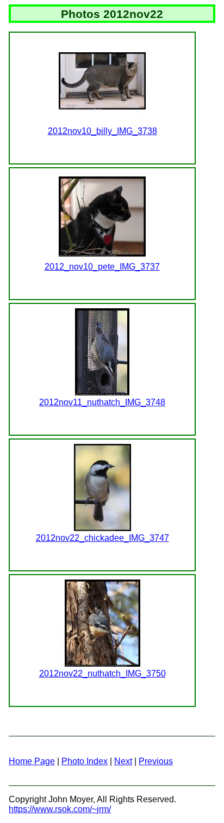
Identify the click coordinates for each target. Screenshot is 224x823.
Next (123, 761)
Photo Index (84, 761)
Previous (156, 761)
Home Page (32, 761)
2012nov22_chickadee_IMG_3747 (102, 537)
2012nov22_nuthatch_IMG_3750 (102, 673)
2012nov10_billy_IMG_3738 (102, 131)
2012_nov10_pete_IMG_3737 (102, 266)
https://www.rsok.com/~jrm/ (60, 809)
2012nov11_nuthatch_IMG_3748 (102, 402)
